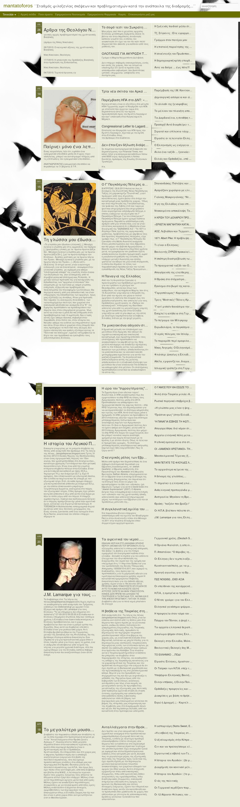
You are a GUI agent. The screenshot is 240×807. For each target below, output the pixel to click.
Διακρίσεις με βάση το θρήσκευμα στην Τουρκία (184, 695)
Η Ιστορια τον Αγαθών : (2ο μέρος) (175, 760)
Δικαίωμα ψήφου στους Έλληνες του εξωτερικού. (184, 634)
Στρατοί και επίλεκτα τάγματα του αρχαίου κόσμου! (187, 131)
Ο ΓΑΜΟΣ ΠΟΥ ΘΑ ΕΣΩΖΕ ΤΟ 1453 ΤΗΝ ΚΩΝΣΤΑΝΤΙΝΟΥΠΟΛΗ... (192, 387)
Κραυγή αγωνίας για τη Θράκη (173, 572)
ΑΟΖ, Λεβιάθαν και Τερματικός (173, 231)
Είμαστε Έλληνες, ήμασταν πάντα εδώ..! (180, 661)
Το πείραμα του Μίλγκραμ (171, 320)
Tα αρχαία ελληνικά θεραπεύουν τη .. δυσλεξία (184, 627)
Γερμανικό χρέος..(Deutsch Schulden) (176, 538)
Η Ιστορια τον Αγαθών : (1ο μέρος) (175, 774)
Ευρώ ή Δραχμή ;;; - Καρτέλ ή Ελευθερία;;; (180, 702)
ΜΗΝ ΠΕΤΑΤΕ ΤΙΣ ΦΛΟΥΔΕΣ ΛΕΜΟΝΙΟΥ (177, 462)
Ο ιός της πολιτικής (166, 780)
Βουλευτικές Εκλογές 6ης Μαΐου (174, 647)
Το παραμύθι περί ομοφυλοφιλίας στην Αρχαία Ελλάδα (189, 340)
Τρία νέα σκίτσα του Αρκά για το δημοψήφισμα (139, 91)
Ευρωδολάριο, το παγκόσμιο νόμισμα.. (178, 327)
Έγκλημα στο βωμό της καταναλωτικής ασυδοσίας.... (187, 286)
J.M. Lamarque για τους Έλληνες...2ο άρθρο (181, 517)
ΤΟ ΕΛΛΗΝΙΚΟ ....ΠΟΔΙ (167, 654)
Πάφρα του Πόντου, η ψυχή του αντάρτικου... (181, 620)
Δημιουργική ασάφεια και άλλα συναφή (180, 97)
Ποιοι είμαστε (45, 14)
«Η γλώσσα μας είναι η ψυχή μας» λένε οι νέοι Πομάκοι (189, 407)
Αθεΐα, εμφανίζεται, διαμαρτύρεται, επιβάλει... (185, 361)
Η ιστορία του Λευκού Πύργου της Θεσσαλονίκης (93, 443)
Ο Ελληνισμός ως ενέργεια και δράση (178, 145)
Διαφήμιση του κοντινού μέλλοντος (176, 767)
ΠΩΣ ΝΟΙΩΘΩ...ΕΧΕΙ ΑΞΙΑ (169, 579)
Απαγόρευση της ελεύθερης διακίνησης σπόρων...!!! (186, 272)
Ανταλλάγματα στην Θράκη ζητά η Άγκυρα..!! (137, 727)
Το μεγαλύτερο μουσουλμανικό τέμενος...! (88, 729)
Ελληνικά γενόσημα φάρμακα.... (175, 606)
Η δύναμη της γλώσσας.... (170, 476)
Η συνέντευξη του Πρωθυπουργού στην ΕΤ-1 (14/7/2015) (187, 53)
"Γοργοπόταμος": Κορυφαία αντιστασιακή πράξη (184, 293)
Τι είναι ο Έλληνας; (166, 245)
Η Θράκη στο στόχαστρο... (170, 279)
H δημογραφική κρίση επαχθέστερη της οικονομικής (186, 60)
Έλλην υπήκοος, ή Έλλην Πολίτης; (174, 682)
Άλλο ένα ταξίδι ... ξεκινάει (171, 152)
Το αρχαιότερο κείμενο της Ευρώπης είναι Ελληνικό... (188, 469)
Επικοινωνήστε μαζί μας (141, 14)
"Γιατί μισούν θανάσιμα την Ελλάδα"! (178, 306)
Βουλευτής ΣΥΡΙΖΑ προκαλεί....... (174, 251)
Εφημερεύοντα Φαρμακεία (101, 14)
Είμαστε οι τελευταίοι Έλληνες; (174, 138)
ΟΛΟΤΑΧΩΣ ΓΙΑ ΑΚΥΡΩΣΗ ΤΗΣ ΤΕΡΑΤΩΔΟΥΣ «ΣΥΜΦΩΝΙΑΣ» (148, 53)
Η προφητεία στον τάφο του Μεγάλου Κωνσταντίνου (187, 613)
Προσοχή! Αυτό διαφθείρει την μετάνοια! (179, 124)
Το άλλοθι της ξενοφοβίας (171, 104)
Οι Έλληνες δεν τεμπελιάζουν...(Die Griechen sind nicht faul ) (191, 558)
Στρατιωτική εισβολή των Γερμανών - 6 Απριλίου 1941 (187, 753)
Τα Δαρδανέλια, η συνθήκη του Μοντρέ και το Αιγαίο (187, 117)
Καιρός (122, 14)
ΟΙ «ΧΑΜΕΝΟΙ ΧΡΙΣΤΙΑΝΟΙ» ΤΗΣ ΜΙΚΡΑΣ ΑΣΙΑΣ (181, 449)
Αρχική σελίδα (28, 14)
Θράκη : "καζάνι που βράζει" (171, 503)
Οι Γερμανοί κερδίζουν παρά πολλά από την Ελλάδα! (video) (192, 787)
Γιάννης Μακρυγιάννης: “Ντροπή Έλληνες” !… (182, 197)
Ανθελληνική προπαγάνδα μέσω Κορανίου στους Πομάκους (191, 490)
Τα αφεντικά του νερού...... (123, 539)
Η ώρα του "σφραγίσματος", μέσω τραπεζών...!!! (139, 388)
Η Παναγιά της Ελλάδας (121, 276)
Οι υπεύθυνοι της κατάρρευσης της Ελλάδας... (183, 586)
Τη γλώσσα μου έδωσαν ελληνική (79, 239)
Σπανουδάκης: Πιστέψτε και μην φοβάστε (180, 183)
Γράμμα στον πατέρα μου (170, 40)
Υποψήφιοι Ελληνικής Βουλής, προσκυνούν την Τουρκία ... (189, 675)
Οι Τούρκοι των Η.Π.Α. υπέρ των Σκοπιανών (180, 668)
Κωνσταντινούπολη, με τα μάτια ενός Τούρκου (183, 565)
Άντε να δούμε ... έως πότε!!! (172, 67)
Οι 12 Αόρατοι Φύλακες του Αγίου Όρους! (179, 794)
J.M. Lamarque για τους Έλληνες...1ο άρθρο (88, 594)
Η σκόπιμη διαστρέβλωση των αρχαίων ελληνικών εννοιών (191, 258)
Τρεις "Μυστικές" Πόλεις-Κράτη (173, 299)
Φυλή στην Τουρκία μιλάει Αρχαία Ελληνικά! (182, 394)
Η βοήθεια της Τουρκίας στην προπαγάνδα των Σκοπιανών (147, 610)
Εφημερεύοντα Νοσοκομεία (70, 14)
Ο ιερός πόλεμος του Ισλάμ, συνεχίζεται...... (182, 334)
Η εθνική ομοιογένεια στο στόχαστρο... (178, 442)
